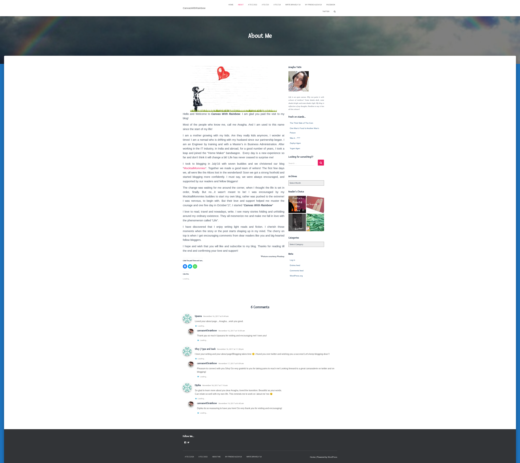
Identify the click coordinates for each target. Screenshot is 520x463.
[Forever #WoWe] (315, 222)
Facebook (330, 5)
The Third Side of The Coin (301, 123)
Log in (292, 260)
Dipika (198, 385)
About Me (216, 457)
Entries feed (295, 265)
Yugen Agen (295, 148)
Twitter (325, 11)
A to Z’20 (265, 5)
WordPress (332, 457)
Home (230, 5)
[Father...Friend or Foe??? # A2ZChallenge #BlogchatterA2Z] (297, 204)
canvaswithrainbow (207, 330)
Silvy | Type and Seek (205, 349)
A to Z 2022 (252, 5)
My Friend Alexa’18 (313, 5)
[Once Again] (297, 222)
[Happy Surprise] (315, 204)
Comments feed (296, 271)
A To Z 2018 (189, 457)
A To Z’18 (277, 5)
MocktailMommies (194, 168)
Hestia (312, 457)
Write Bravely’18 (292, 5)
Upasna (198, 316)
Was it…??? (295, 138)
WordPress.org (296, 276)
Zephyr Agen (295, 143)
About (240, 5)
